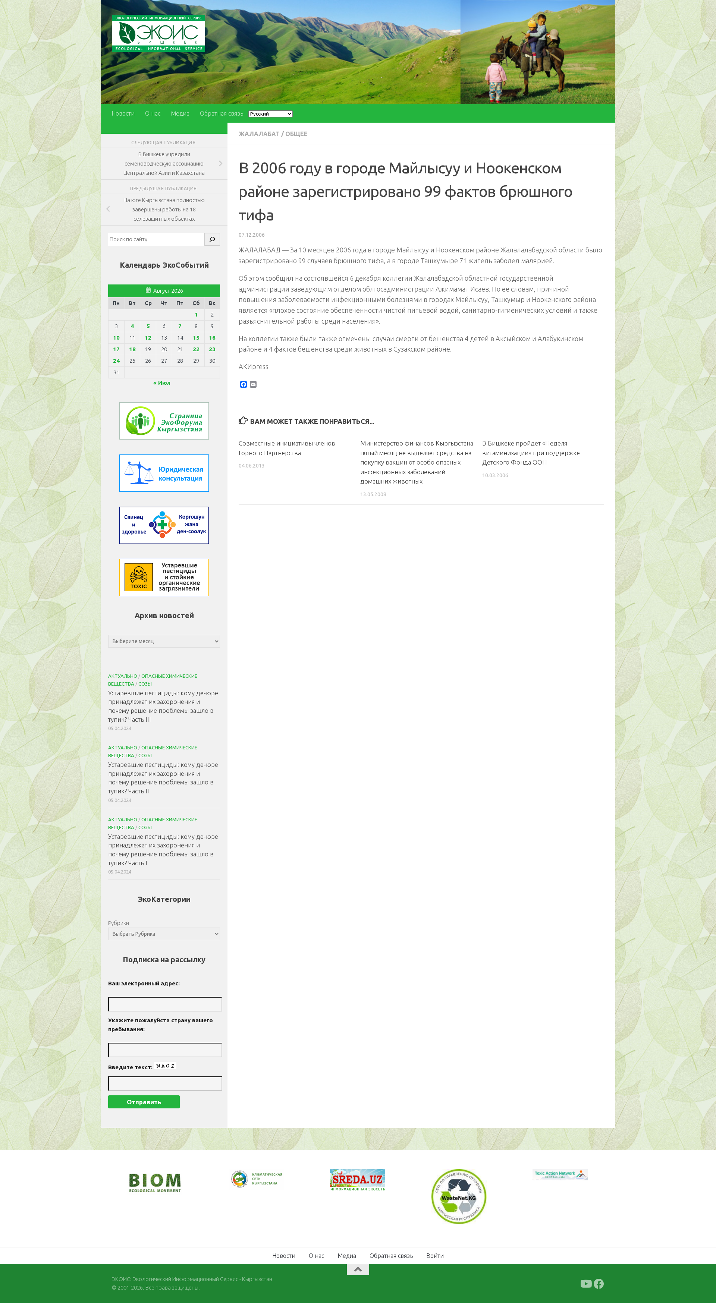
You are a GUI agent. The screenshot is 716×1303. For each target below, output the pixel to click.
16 (212, 337)
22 (196, 349)
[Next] (268, 1184)
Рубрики (118, 923)
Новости (123, 113)
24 (116, 361)
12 (148, 337)
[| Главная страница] (158, 33)
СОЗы (145, 683)
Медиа (180, 113)
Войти (435, 1255)
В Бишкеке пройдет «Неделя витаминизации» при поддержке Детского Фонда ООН (531, 453)
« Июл (161, 383)
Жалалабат (259, 133)
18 (132, 349)
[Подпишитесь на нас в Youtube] (585, 1283)
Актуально (122, 676)
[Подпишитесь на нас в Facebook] (599, 1283)
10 (116, 337)
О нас (152, 113)
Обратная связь (221, 113)
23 (212, 349)
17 (116, 349)
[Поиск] (212, 239)
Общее (296, 133)
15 (196, 337)
